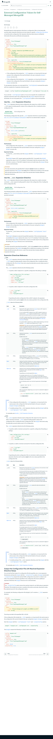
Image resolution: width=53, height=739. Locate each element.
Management (13, 9)
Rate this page (7, 24)
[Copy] (48, 40)
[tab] (8, 111)
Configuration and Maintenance (23, 9)
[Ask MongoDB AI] (48, 5)
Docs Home (6, 9)
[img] (5, 27)
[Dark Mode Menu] (50, 5)
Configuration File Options (37, 9)
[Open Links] (50, 2)
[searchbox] (28, 5)
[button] (24, 387)
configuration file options (42, 32)
